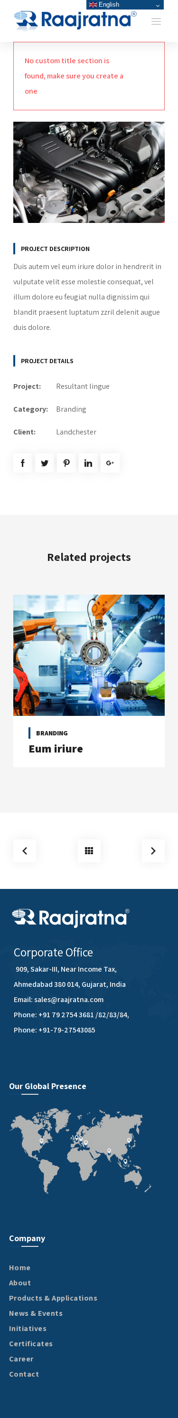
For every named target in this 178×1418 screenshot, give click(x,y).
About (20, 1283)
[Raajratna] (76, 21)
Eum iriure (55, 748)
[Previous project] (24, 850)
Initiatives (28, 1328)
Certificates (31, 1344)
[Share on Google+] (110, 463)
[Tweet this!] (44, 463)
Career (21, 1359)
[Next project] (153, 850)
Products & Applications (53, 1298)
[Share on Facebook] (22, 463)
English (108, 4)
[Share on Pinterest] (66, 463)
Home (20, 1268)
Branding (71, 409)
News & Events (36, 1313)
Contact (24, 1374)
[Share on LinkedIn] (88, 463)
